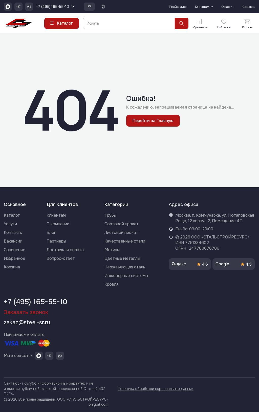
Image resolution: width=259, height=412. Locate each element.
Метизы (112, 249)
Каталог (12, 215)
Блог (51, 232)
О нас (225, 7)
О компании (58, 224)
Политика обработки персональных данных (155, 388)
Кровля (111, 284)
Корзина (12, 267)
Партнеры (56, 241)
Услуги (10, 224)
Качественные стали (124, 241)
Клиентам (202, 7)
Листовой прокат (121, 232)
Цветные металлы (122, 258)
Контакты (248, 7)
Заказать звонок (26, 312)
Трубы (110, 215)
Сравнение (14, 249)
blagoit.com (98, 404)
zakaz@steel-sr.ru (27, 322)
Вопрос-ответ (61, 258)
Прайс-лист (178, 7)
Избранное (14, 258)
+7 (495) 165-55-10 (52, 6)
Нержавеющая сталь (124, 267)
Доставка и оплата (65, 249)
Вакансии (13, 241)
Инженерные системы (126, 275)
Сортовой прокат (121, 224)
